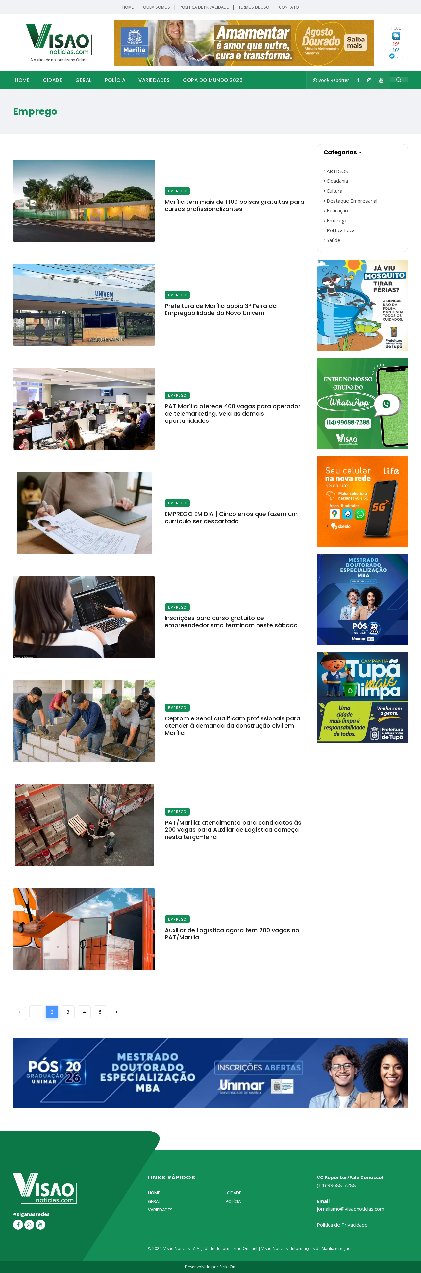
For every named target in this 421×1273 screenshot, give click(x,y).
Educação (336, 210)
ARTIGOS (336, 171)
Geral (83, 80)
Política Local (340, 230)
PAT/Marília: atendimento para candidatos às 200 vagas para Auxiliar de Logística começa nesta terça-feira (233, 829)
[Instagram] (369, 80)
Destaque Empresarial (351, 200)
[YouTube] (381, 80)
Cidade (52, 80)
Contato (289, 7)
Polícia (115, 80)
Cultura (333, 190)
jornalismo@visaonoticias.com (350, 1208)
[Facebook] (358, 80)
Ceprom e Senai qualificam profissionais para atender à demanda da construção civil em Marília (232, 725)
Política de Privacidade (204, 7)
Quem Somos (156, 7)
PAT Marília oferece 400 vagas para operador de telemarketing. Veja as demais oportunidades (233, 413)
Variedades (154, 80)
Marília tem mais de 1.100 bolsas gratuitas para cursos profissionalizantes (234, 205)
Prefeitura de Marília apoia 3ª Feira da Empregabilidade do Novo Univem (221, 309)
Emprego (177, 191)
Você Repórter (333, 80)
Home (128, 7)
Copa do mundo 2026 (213, 80)
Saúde (332, 240)
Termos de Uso (253, 7)
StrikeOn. (227, 1267)
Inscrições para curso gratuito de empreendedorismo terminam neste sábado (231, 621)
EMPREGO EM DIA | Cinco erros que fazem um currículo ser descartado (231, 517)
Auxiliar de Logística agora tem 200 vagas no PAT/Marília (232, 933)
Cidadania (336, 180)
